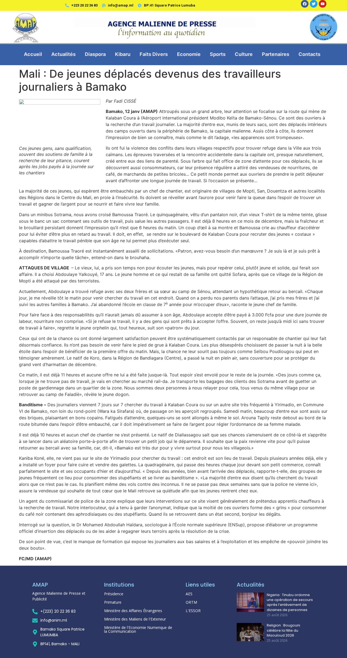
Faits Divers (154, 54)
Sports (218, 54)
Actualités (63, 54)
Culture (244, 54)
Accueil (33, 54)
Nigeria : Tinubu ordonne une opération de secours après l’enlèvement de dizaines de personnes (290, 602)
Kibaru (122, 54)
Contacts (309, 54)
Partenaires (275, 54)
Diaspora (95, 54)
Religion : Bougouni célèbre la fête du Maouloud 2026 (283, 630)
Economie (189, 54)
